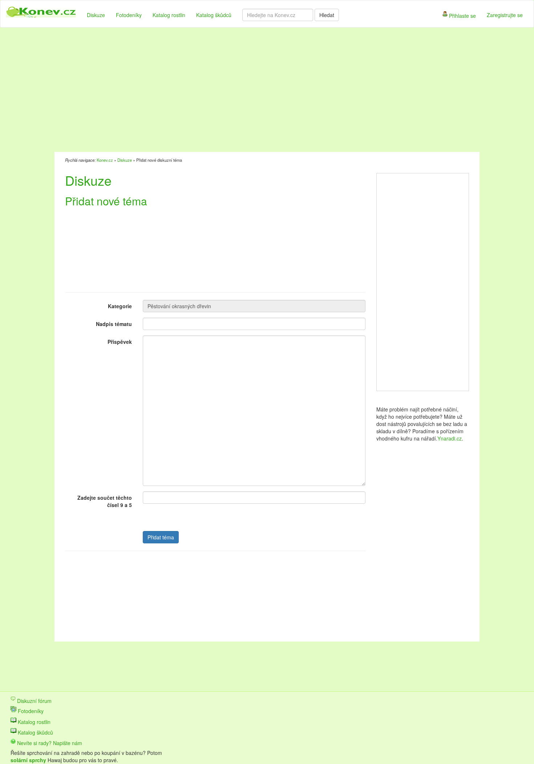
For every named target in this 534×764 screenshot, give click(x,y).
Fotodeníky (129, 15)
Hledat (326, 15)
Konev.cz (105, 160)
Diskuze (96, 15)
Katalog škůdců (213, 15)
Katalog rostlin (169, 15)
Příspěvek (120, 341)
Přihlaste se (462, 15)
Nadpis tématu (114, 323)
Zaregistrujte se (505, 15)
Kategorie (120, 306)
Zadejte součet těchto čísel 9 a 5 (104, 501)
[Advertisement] (230, 91)
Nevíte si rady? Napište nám (49, 743)
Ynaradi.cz (449, 438)
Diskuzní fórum (34, 700)
